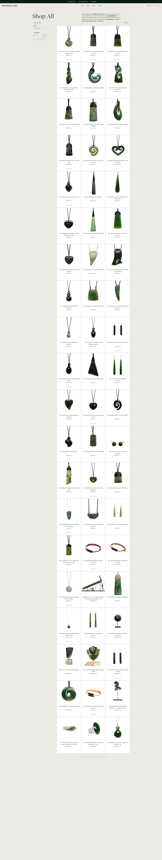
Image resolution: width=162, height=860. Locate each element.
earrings (91, 21)
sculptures (101, 21)
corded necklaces (109, 19)
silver (83, 21)
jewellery (86, 21)
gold (117, 19)
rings (95, 21)
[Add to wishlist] (79, 27)
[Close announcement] (159, 1)
